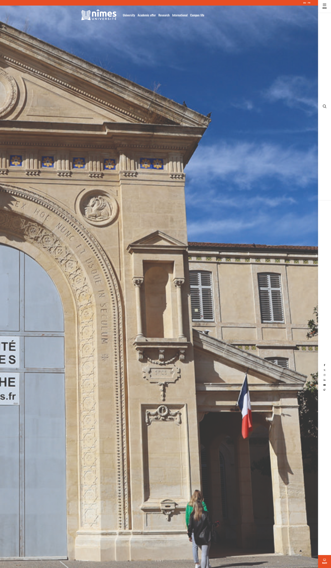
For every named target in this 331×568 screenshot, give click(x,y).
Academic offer (147, 15)
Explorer (85, 560)
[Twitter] (325, 370)
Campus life (197, 15)
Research (164, 15)
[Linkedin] (324, 380)
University (129, 15)
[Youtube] (324, 385)
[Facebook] (324, 365)
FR (309, 3)
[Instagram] (324, 375)
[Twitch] (325, 390)
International (180, 15)
